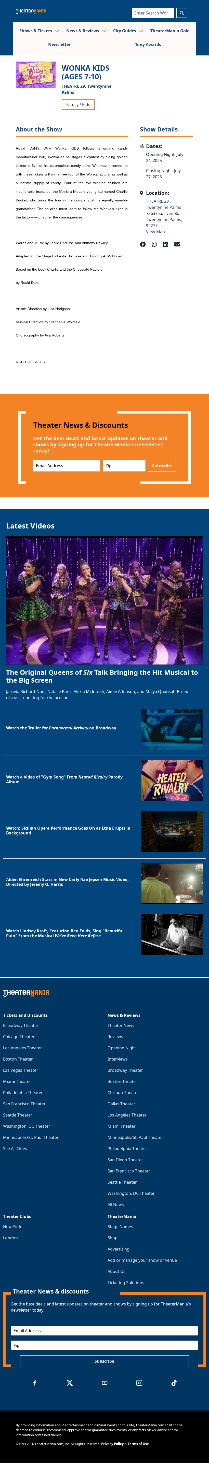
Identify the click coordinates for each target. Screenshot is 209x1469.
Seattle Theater (17, 1115)
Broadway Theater (20, 1025)
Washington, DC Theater (26, 1126)
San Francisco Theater (24, 1104)
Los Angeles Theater (22, 1048)
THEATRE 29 (158, 201)
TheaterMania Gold (170, 31)
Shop (112, 1238)
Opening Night (122, 1048)
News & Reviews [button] (83, 31)
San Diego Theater (125, 1160)
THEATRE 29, (74, 86)
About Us (116, 1271)
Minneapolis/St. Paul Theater (31, 1137)
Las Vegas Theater (20, 1070)
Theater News (121, 1025)
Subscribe (162, 465)
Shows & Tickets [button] (36, 31)
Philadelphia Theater (23, 1092)
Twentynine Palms (163, 207)
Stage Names (120, 1226)
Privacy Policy (112, 1444)
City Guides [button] (125, 31)
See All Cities (15, 1148)
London (10, 1238)
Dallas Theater (121, 1104)
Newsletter (59, 44)
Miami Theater (17, 1081)
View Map (155, 231)
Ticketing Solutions (126, 1282)
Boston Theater (18, 1059)
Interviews (118, 1059)
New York (12, 1226)
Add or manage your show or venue (142, 1260)
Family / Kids (78, 104)
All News (116, 1204)
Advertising (118, 1249)
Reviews (115, 1036)
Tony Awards (148, 44)
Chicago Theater (19, 1036)
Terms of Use (138, 1444)
